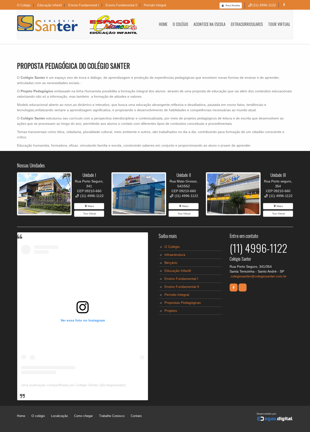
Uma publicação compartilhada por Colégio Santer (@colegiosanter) (73, 385)
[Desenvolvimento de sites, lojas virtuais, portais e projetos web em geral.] (275, 418)
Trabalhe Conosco (111, 415)
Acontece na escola (209, 24)
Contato (136, 415)
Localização (59, 415)
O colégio (38, 415)
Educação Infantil (177, 271)
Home (163, 24)
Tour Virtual (89, 213)
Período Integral (176, 295)
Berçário (170, 263)
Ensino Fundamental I (181, 279)
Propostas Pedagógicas (182, 303)
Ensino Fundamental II (181, 287)
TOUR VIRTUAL (279, 24)
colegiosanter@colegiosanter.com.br (259, 276)
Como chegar (83, 415)
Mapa (90, 206)
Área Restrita (232, 5)
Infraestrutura (174, 255)
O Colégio (24, 5)
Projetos (170, 311)
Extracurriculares (247, 24)
